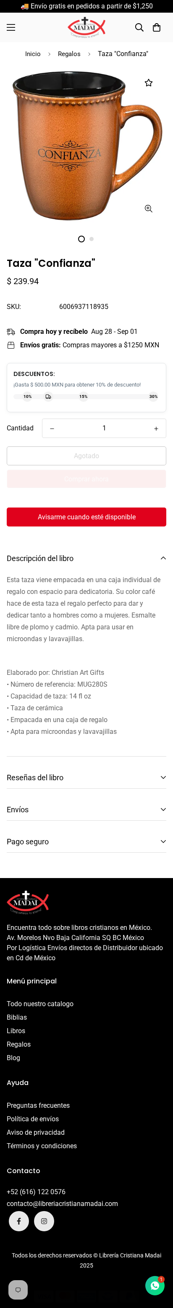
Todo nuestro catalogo (40, 1004)
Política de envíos (33, 1119)
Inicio (33, 54)
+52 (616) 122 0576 (36, 1192)
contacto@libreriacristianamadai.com (62, 1204)
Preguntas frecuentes (38, 1105)
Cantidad (20, 428)
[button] (156, 27)
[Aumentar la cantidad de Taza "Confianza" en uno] (156, 428)
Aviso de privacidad (36, 1132)
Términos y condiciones (42, 1146)
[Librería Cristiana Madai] (86, 27)
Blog (13, 1058)
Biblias (17, 1017)
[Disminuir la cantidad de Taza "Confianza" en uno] (52, 428)
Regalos (69, 54)
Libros (16, 1031)
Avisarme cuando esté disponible (87, 517)
